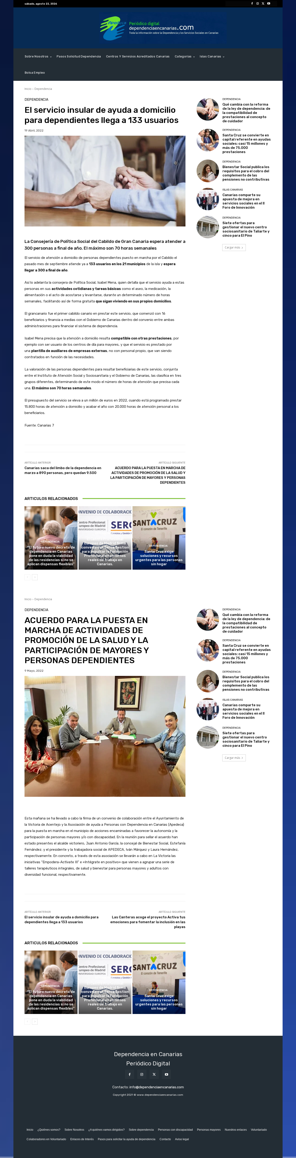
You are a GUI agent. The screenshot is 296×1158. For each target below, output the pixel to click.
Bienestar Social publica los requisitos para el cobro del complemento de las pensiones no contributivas (245, 173)
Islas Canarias (232, 189)
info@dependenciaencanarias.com (157, 1087)
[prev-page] (27, 577)
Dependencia (43, 89)
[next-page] (35, 577)
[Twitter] (263, 3)
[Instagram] (257, 3)
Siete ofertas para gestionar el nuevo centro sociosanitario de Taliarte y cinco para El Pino (246, 229)
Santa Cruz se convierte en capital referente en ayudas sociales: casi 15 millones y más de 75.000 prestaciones (246, 143)
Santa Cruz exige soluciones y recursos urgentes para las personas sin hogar (159, 557)
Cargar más (232, 247)
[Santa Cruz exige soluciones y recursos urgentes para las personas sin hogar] (159, 538)
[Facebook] (252, 3)
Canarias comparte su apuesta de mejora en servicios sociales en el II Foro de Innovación (243, 201)
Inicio (28, 89)
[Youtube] (268, 3)
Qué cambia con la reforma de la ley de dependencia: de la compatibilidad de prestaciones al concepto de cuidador (246, 112)
